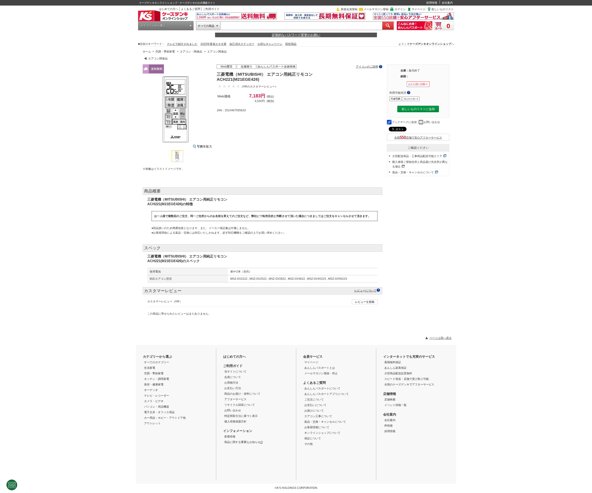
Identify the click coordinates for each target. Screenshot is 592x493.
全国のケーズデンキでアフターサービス (409, 384)
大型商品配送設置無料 (398, 373)
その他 (308, 444)
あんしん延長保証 (395, 367)
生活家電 (149, 367)
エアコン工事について (318, 416)
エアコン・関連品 (191, 51)
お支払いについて (315, 405)
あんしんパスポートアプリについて (326, 394)
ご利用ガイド (211, 9)
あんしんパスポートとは (319, 367)
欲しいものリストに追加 (418, 109)
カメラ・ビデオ (153, 401)
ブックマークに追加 (404, 122)
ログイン (400, 9)
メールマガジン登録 (376, 9)
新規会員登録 (349, 9)
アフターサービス (235, 399)
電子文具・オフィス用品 (159, 412)
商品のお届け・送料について (242, 393)
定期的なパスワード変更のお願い (296, 35)
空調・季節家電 (165, 51)
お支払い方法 (232, 388)
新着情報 (229, 436)
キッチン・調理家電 (156, 379)
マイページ (419, 9)
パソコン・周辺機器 (156, 406)
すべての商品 (206, 26)
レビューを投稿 (364, 302)
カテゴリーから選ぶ (153, 25)
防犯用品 (290, 44)
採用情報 (431, 2)
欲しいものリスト (443, 9)
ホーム (147, 51)
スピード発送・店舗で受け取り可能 (406, 379)
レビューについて (365, 290)
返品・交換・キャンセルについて (413, 172)
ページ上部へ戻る (440, 338)
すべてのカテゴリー (156, 362)
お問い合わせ (431, 122)
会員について (232, 377)
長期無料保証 (392, 362)
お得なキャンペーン (269, 44)
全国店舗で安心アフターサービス (418, 137)
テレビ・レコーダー (156, 395)
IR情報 (388, 425)
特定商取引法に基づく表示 (241, 416)
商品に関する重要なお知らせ (242, 442)
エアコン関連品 (217, 51)
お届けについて (314, 410)
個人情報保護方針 (235, 421)
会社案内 (447, 2)
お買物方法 (231, 382)
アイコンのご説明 (367, 66)
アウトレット (152, 423)
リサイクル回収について (239, 404)
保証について (312, 438)
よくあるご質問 (190, 9)
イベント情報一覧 (395, 405)
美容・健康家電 (153, 384)
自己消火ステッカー (241, 44)
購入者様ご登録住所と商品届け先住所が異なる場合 (420, 164)
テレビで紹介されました (182, 44)
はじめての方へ (168, 9)
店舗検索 (389, 399)
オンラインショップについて (322, 432)
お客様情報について (316, 427)
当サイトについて (235, 371)
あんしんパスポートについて (322, 388)
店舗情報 (389, 394)
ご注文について (314, 399)
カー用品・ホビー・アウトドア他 (165, 417)
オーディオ (151, 390)
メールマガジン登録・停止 (321, 373)
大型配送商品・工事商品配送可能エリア (417, 156)
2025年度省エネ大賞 (213, 44)
